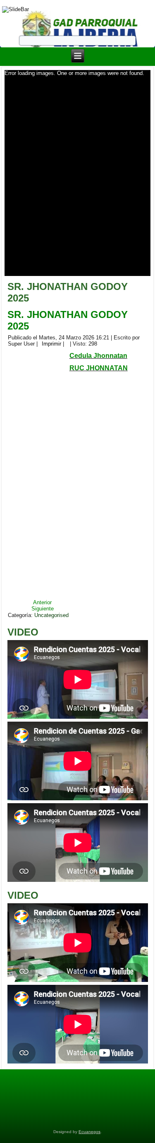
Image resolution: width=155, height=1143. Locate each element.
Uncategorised (51, 615)
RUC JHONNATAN (98, 368)
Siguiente (42, 608)
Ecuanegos (89, 1131)
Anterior (42, 602)
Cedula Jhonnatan (98, 355)
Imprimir (51, 344)
